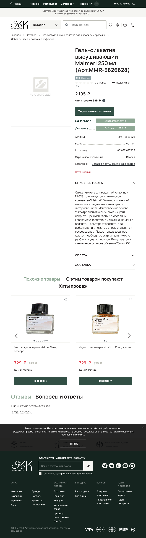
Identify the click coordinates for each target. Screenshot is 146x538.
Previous (14, 341)
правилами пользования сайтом (76, 473)
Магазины (66, 3)
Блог (13, 505)
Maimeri (130, 143)
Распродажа (50, 3)
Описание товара (89, 183)
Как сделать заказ (60, 507)
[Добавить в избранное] (65, 299)
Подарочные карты (125, 493)
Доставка (83, 265)
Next (132, 341)
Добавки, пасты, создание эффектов (113, 163)
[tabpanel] (73, 408)
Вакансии (16, 495)
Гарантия (59, 495)
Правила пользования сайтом (61, 517)
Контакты (16, 491)
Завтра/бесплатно (115, 120)
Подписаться (88, 466)
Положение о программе (104, 501)
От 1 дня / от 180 (109, 128)
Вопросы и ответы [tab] (59, 397)
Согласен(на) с (68, 473)
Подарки (83, 3)
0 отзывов (100, 82)
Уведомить (94, 111)
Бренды (36, 491)
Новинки (35, 3)
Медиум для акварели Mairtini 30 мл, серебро (35, 349)
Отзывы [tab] (21, 397)
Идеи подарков (123, 501)
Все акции (81, 495)
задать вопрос (22, 411)
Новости (36, 495)
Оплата (81, 255)
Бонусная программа (103, 493)
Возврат (58, 500)
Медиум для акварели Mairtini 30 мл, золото (105, 347)
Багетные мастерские (38, 502)
